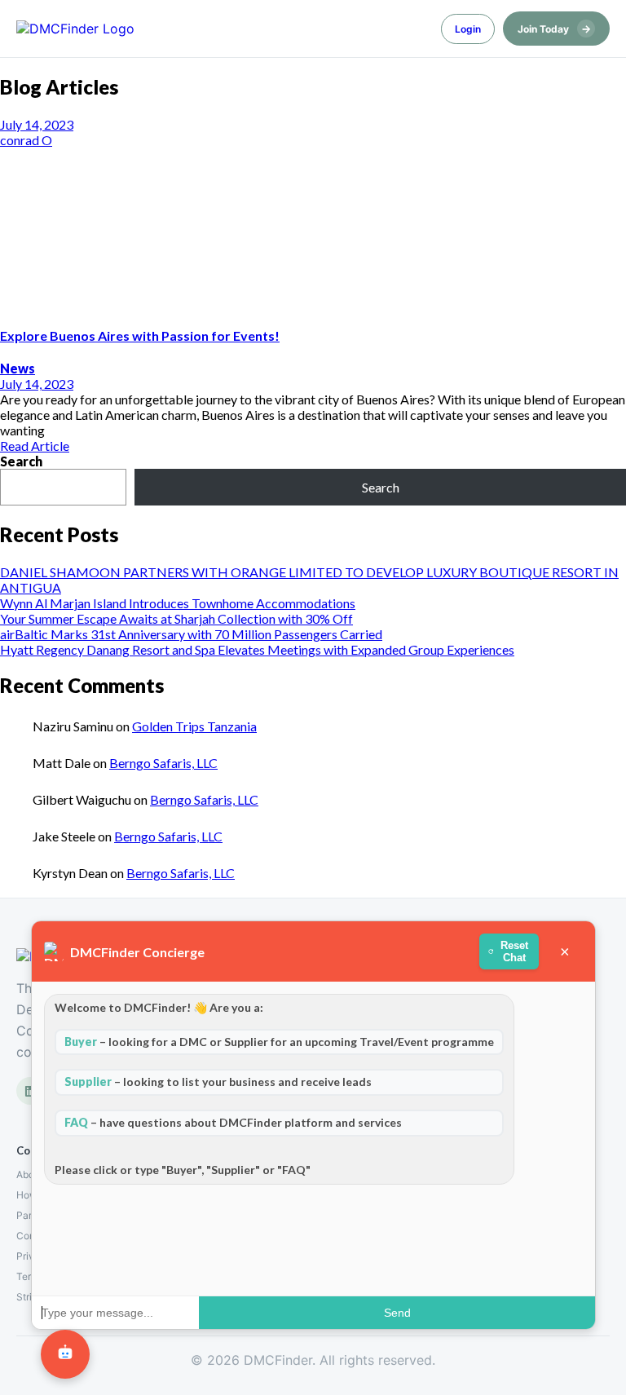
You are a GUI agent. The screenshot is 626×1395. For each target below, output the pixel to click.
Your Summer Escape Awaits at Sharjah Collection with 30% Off (176, 618)
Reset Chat (515, 951)
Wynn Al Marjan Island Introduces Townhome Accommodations (177, 603)
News (17, 368)
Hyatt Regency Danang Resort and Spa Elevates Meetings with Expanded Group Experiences (257, 649)
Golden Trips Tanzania (194, 726)
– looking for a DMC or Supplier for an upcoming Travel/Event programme (279, 1041)
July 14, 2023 (36, 124)
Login (468, 29)
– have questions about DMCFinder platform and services (233, 1122)
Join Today (554, 28)
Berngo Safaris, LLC (163, 762)
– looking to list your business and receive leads (218, 1081)
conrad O (26, 140)
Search (21, 461)
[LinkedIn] (30, 1091)
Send (397, 1312)
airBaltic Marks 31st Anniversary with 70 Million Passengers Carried (191, 634)
